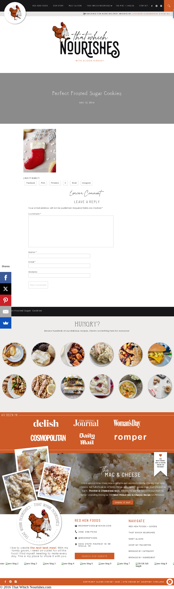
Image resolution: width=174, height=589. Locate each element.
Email (31, 261)
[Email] (5, 311)
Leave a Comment (85, 194)
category (138, 13)
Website (32, 271)
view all (165, 13)
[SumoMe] (5, 323)
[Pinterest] (5, 300)
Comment (34, 213)
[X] (5, 289)
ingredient (152, 13)
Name (32, 252)
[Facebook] (5, 277)
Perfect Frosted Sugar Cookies (23, 310)
